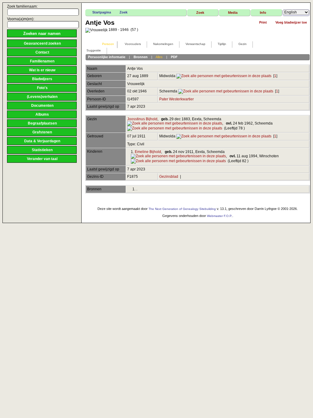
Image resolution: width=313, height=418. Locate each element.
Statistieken (42, 150)
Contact (42, 52)
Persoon (108, 44)
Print (263, 22)
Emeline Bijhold (148, 152)
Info (263, 12)
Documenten (42, 105)
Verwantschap (195, 44)
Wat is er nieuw (42, 70)
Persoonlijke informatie (106, 57)
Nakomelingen (163, 44)
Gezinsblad (168, 176)
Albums (42, 114)
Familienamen (42, 61)
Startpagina (101, 12)
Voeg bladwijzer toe (291, 22)
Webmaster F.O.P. (219, 216)
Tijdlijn (222, 44)
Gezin (242, 44)
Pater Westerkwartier (176, 99)
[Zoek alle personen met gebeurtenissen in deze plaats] (223, 76)
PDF (174, 57)
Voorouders (133, 44)
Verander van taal (42, 159)
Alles (159, 57)
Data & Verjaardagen (42, 141)
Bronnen (141, 57)
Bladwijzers (42, 79)
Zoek (123, 12)
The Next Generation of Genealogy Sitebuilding (182, 209)
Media (233, 12)
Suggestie (94, 50)
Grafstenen (42, 132)
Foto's (42, 88)
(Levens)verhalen (42, 97)
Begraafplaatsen (42, 123)
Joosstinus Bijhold (142, 119)
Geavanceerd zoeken (42, 43)
